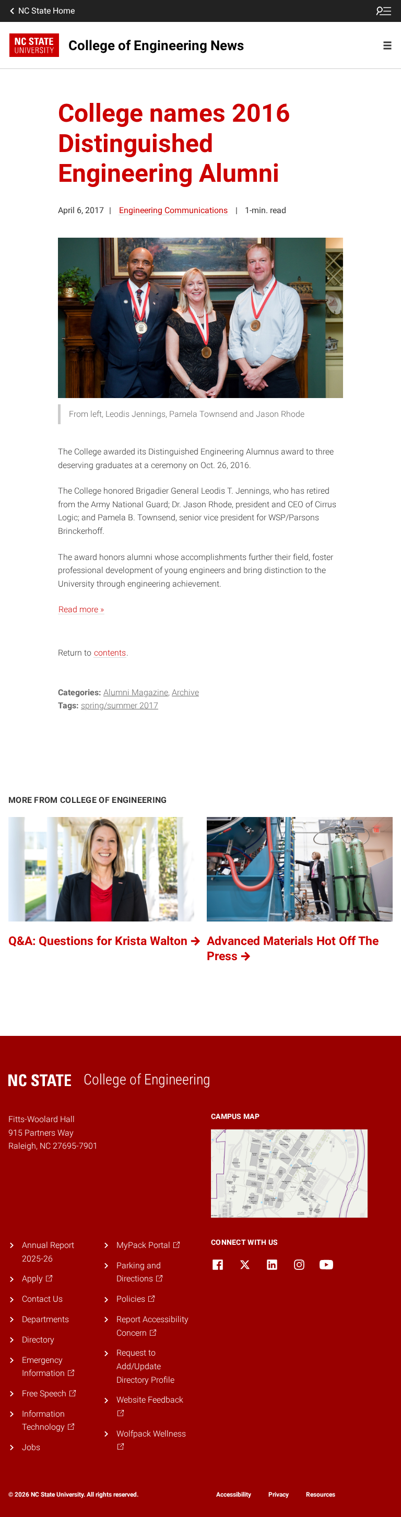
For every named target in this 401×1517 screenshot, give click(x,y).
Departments (45, 1319)
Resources (320, 1494)
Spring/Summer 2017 (119, 705)
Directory (38, 1340)
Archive (185, 692)
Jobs (31, 1447)
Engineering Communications (173, 210)
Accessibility (233, 1494)
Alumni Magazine (135, 692)
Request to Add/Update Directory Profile (145, 1366)
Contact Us (42, 1299)
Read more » (81, 609)
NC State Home (46, 11)
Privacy (278, 1494)
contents (110, 653)
